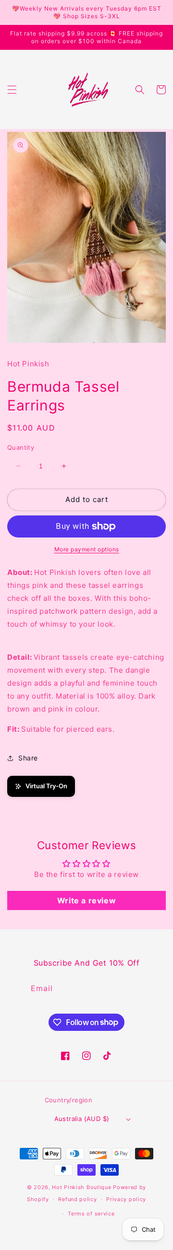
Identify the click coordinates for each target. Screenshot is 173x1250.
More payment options (86, 549)
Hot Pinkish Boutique (81, 1187)
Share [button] (28, 758)
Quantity (20, 447)
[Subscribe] (141, 988)
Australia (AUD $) (82, 1118)
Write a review (86, 900)
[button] (12, 89)
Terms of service (91, 1213)
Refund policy (77, 1199)
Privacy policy (126, 1199)
